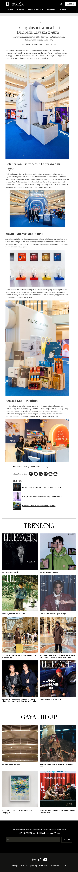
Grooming (20, 9)
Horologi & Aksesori (35, 9)
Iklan (66, 866)
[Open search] (61, 4)
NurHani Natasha (31, 44)
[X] (41, 474)
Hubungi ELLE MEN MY (39, 866)
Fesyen (10, 9)
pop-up (45, 466)
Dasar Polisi (55, 866)
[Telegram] (36, 474)
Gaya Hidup (51, 9)
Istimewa (63, 9)
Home (39, 22)
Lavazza (39, 466)
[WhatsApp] (46, 474)
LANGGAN (70, 4)
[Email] (55, 474)
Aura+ (23, 466)
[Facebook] (31, 474)
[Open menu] (4, 4)
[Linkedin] (50, 474)
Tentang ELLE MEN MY (18, 866)
